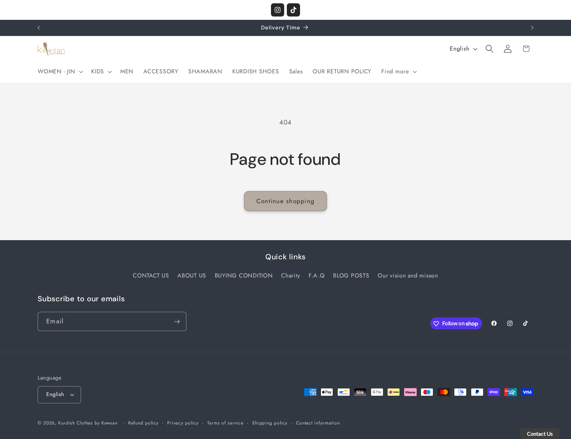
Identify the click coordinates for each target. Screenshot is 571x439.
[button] (59, 71)
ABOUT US (191, 276)
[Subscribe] (177, 321)
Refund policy (143, 423)
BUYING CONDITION (244, 276)
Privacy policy (183, 423)
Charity (290, 276)
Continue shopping (285, 201)
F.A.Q (317, 276)
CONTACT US (151, 276)
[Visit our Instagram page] (277, 10)
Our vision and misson (408, 276)
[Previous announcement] (38, 28)
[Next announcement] (532, 28)
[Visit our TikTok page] (293, 10)
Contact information (318, 423)
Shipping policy (269, 423)
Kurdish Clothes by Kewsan (88, 423)
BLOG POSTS (351, 276)
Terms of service (225, 423)
